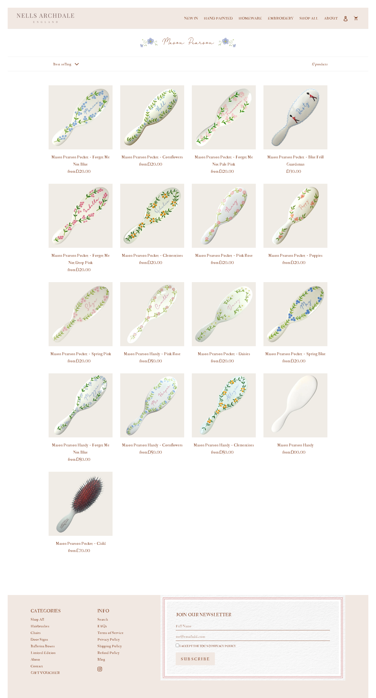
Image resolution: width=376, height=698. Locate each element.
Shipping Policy (109, 646)
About (35, 659)
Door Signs (39, 639)
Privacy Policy (108, 639)
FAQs (102, 626)
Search (102, 619)
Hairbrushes (40, 626)
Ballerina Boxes (43, 646)
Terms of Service (110, 632)
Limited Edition (43, 652)
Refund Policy (108, 652)
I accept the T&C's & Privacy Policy (207, 645)
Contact (37, 666)
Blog (101, 659)
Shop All (37, 619)
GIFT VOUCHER (45, 672)
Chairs (36, 632)
